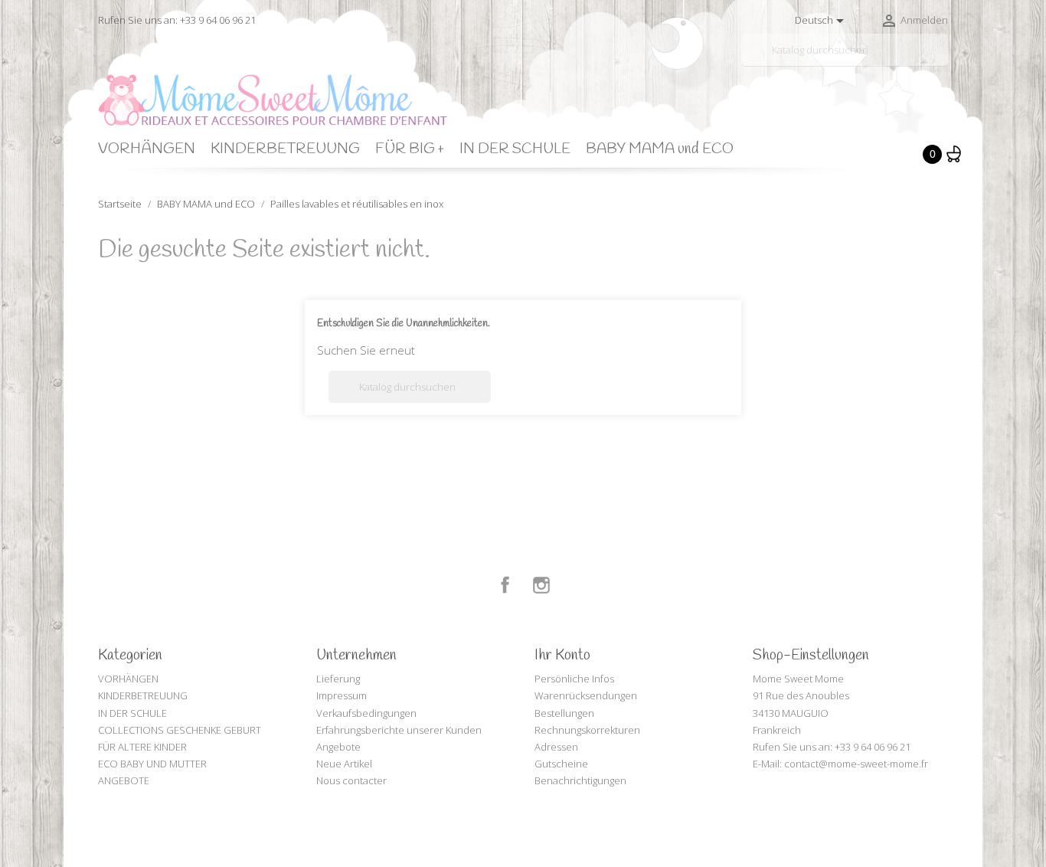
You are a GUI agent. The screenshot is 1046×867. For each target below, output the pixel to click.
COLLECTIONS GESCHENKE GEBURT (179, 730)
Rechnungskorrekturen (587, 730)
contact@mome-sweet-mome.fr (856, 763)
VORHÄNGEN (146, 149)
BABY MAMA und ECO (660, 149)
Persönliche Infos (574, 678)
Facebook (505, 585)
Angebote (338, 747)
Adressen (556, 747)
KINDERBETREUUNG (285, 149)
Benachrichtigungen (580, 780)
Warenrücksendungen (585, 695)
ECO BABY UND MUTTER (152, 763)
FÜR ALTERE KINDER (142, 747)
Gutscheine (561, 763)
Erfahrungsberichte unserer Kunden (399, 730)
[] (941, 60)
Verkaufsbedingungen (366, 713)
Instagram (541, 585)
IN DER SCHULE (514, 149)
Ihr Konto (562, 656)
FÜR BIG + (409, 149)
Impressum (341, 695)
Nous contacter (351, 780)
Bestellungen (564, 713)
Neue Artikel (344, 763)
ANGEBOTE (123, 780)
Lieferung (338, 678)
